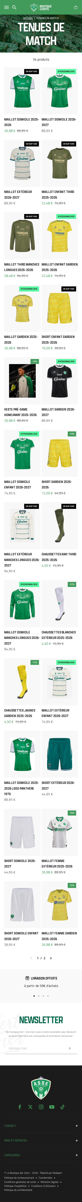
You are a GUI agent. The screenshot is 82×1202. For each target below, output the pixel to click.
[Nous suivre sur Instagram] (41, 1107)
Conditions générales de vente (20, 1182)
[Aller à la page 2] (50, 958)
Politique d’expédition (15, 1186)
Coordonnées (45, 1178)
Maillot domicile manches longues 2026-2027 (22, 638)
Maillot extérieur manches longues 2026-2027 (22, 560)
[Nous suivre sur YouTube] (52, 1107)
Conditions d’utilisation (43, 1186)
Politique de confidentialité (18, 1190)
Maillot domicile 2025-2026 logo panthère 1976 (21, 788)
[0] (76, 7)
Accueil (28, 18)
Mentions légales (50, 1182)
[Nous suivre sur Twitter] (30, 1107)
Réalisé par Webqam (51, 1173)
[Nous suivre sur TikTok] (62, 1107)
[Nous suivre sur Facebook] (19, 1107)
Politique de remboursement (19, 1178)
